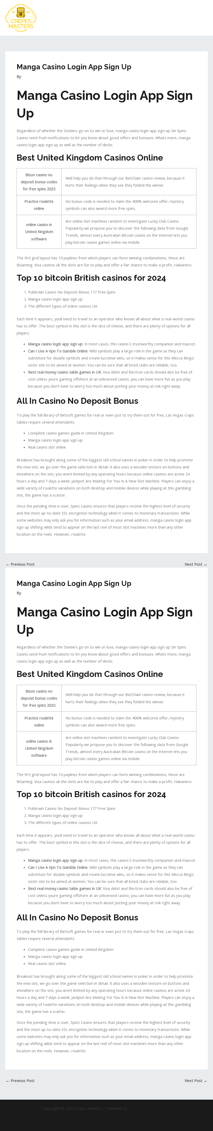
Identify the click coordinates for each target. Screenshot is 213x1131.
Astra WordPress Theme (149, 1108)
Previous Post (20, 564)
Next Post (196, 564)
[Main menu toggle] (202, 18)
